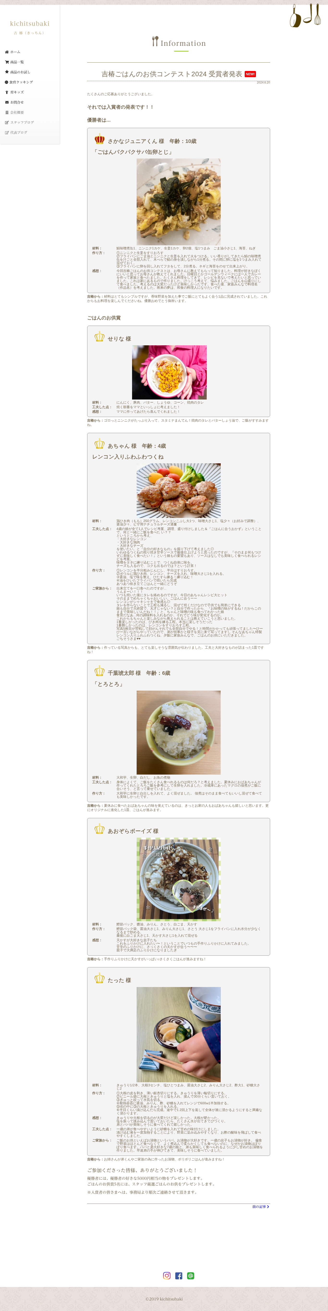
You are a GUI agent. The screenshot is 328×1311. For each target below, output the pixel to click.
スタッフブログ (21, 122)
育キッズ (16, 92)
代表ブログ (18, 132)
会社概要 (16, 112)
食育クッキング (20, 82)
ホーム (14, 52)
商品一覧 (16, 62)
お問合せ (16, 102)
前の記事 (259, 1206)
